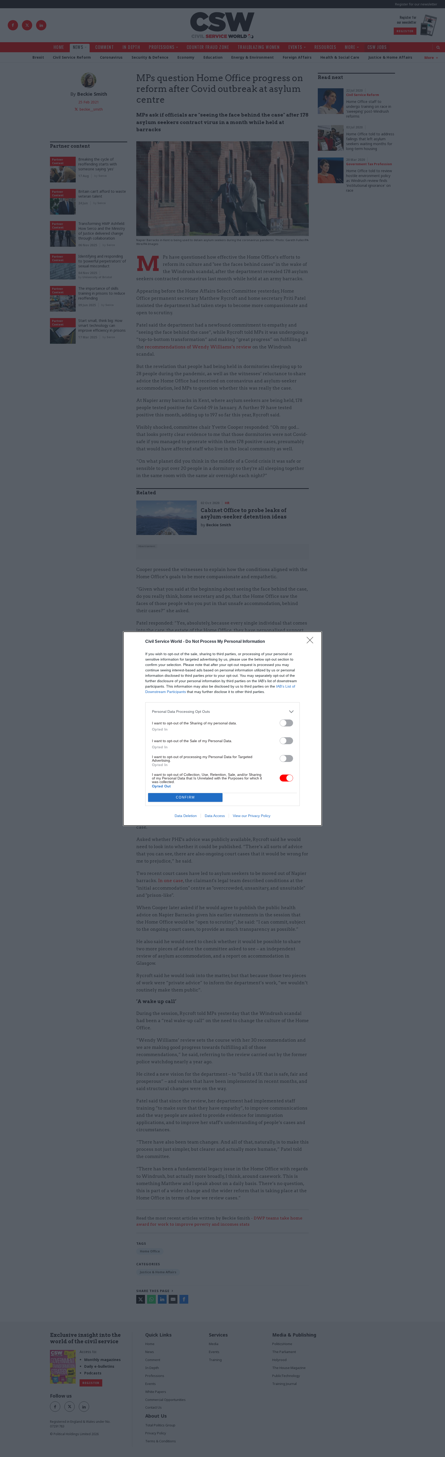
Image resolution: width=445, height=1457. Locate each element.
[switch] (286, 722)
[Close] (311, 642)
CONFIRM (185, 797)
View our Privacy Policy (251, 816)
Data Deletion (186, 816)
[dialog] (222, 729)
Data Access (215, 816)
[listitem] (222, 711)
